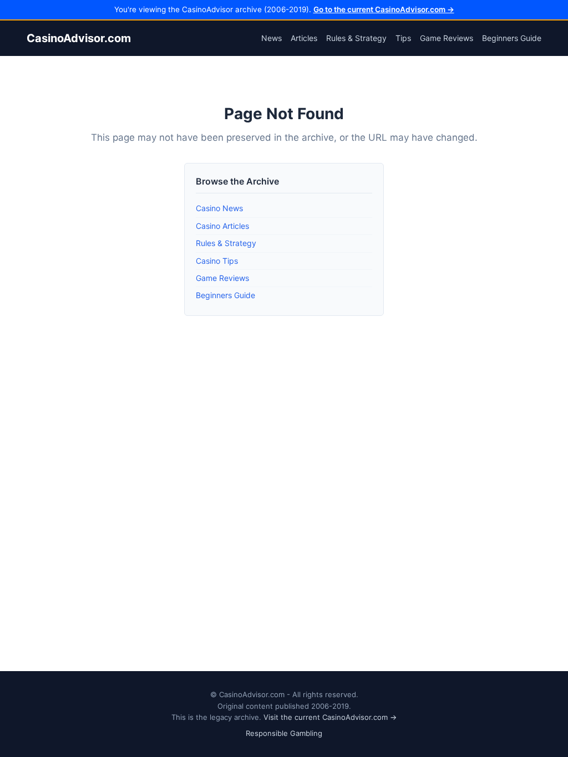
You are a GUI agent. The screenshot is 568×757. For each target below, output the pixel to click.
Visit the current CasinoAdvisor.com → (330, 717)
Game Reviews (446, 38)
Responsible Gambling (284, 733)
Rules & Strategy (356, 38)
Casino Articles (222, 226)
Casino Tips (217, 260)
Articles (304, 38)
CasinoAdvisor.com (79, 38)
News (271, 38)
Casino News (219, 208)
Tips (403, 38)
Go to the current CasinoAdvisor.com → (383, 9)
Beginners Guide (511, 38)
